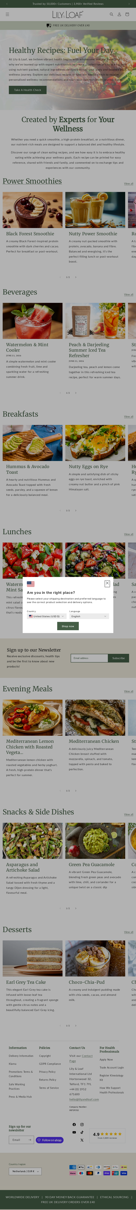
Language (74, 611)
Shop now (68, 626)
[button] (107, 583)
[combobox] (44, 616)
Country (31, 611)
